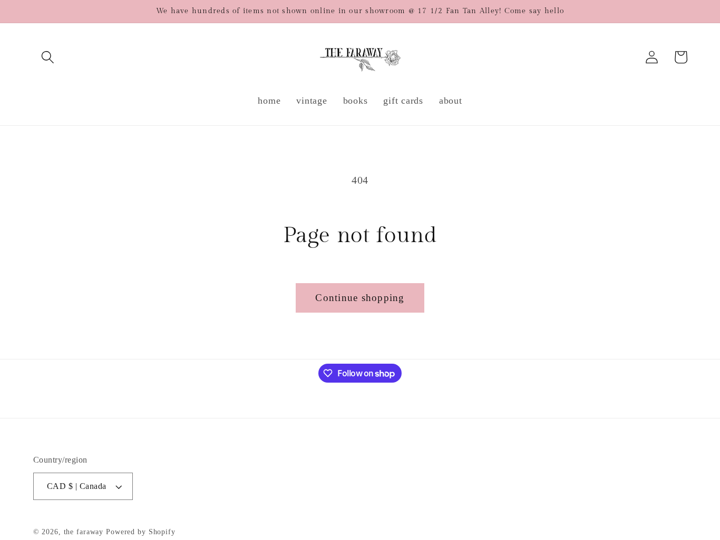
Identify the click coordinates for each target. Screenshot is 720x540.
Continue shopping (359, 297)
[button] (47, 57)
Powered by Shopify (141, 532)
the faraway (84, 532)
